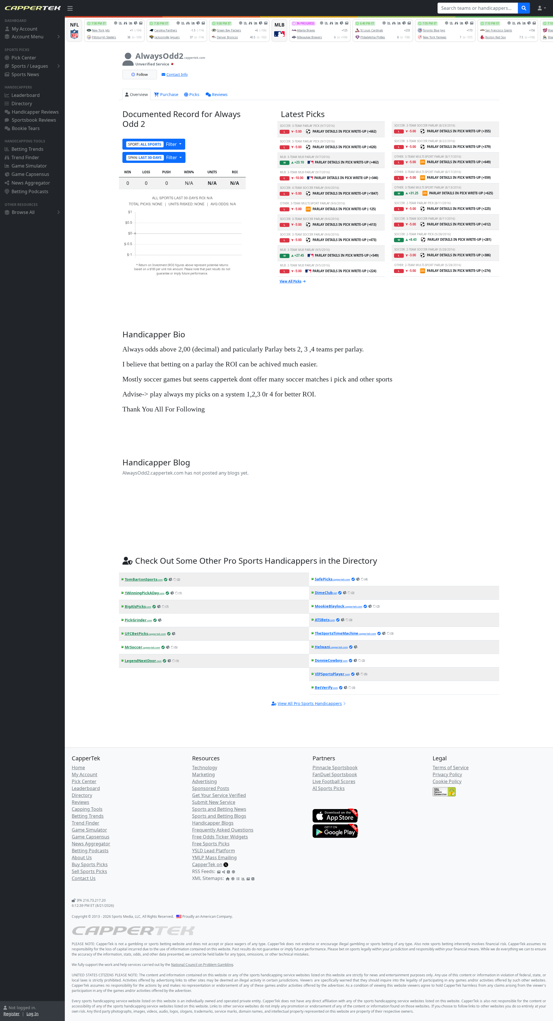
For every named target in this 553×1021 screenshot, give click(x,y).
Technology (204, 767)
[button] (541, 8)
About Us (82, 857)
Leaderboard (26, 95)
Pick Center (24, 57)
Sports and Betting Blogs (219, 816)
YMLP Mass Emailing (214, 857)
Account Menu (27, 36)
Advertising (204, 781)
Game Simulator (29, 166)
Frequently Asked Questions (222, 830)
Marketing (203, 774)
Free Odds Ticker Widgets (220, 837)
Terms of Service (451, 767)
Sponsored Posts (210, 788)
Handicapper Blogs (213, 823)
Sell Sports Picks (89, 871)
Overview (139, 94)
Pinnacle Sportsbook (335, 767)
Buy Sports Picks (90, 864)
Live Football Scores (334, 781)
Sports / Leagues (30, 66)
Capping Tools (87, 809)
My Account (24, 29)
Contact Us (84, 878)
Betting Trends (27, 149)
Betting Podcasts (30, 191)
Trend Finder (25, 157)
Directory (22, 103)
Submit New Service (213, 802)
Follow (142, 74)
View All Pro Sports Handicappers (310, 703)
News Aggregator (31, 183)
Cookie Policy (447, 781)
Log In (32, 1013)
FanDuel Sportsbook (335, 774)
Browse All (23, 212)
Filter (153, 144)
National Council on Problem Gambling (202, 964)
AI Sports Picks (329, 788)
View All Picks (291, 281)
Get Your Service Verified (219, 795)
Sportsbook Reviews (34, 120)
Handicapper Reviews (35, 112)
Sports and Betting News (219, 809)
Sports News (25, 74)
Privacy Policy (447, 774)
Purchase (168, 94)
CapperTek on (207, 864)
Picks (194, 94)
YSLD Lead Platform (213, 850)
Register (11, 1013)
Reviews (220, 94)
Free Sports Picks (211, 844)
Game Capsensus (30, 174)
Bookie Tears (26, 128)
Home (78, 767)
